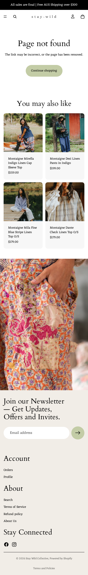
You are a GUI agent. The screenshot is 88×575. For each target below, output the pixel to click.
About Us (10, 521)
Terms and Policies (44, 568)
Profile (8, 477)
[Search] (15, 17)
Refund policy (13, 514)
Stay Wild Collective (37, 558)
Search (8, 500)
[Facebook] (6, 544)
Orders (8, 470)
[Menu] (5, 16)
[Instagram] (14, 544)
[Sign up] (77, 432)
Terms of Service (15, 507)
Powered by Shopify (61, 558)
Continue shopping (44, 71)
